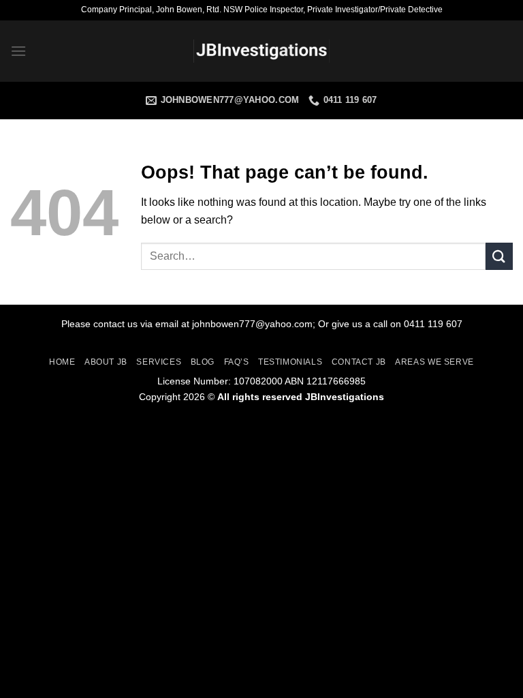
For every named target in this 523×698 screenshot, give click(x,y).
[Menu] (18, 50)
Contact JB (359, 362)
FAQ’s (236, 362)
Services (158, 362)
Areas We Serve (434, 362)
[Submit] (499, 256)
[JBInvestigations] (261, 51)
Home (62, 362)
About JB (105, 362)
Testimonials (290, 362)
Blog (203, 362)
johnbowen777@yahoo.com (252, 323)
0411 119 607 (433, 323)
